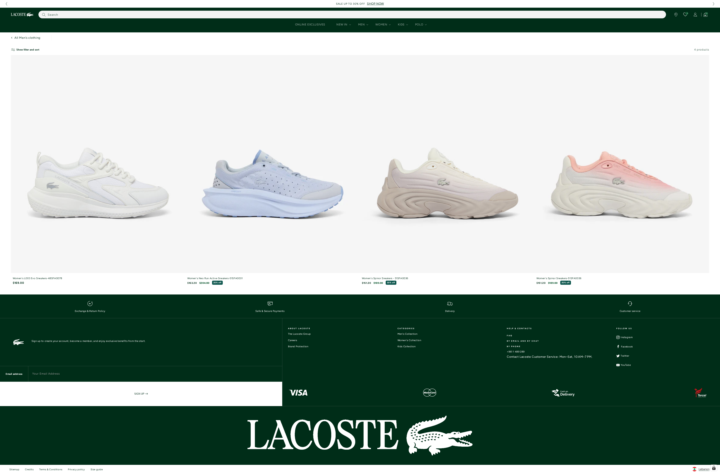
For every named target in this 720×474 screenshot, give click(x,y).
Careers (292, 340)
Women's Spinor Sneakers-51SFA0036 (558, 278)
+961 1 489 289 (515, 351)
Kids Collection (407, 346)
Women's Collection (409, 340)
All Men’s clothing (27, 38)
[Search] (44, 15)
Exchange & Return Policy (90, 311)
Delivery (450, 311)
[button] (6, 4)
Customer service (630, 311)
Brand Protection (298, 346)
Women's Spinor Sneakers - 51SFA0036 (385, 278)
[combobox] (352, 14)
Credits (29, 469)
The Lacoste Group (299, 333)
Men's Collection (408, 333)
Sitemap (14, 469)
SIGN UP (139, 393)
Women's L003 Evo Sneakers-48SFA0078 (37, 278)
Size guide (97, 469)
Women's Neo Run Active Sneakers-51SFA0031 (215, 278)
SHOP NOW (375, 3)
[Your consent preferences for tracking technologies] (714, 468)
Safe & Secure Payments (269, 311)
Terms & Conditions (50, 469)
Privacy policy (76, 469)
